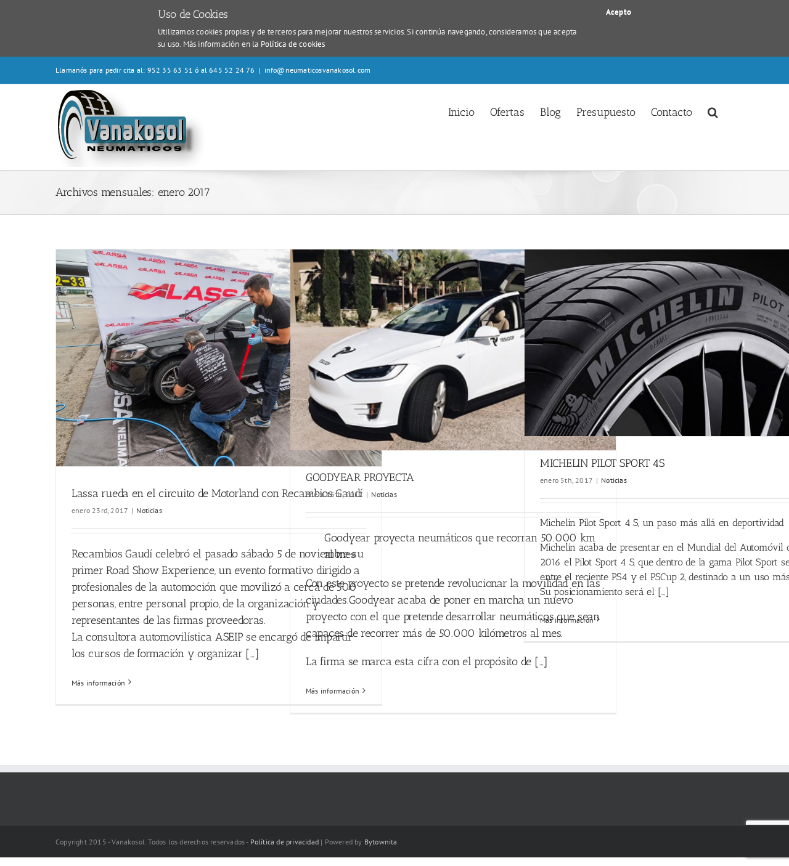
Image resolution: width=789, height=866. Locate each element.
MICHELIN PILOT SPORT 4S (602, 463)
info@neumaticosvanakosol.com (317, 70)
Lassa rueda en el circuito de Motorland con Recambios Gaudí (217, 493)
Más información (98, 682)
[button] (713, 110)
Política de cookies (293, 44)
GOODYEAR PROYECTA (360, 477)
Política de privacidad (284, 841)
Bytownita (381, 841)
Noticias (149, 510)
